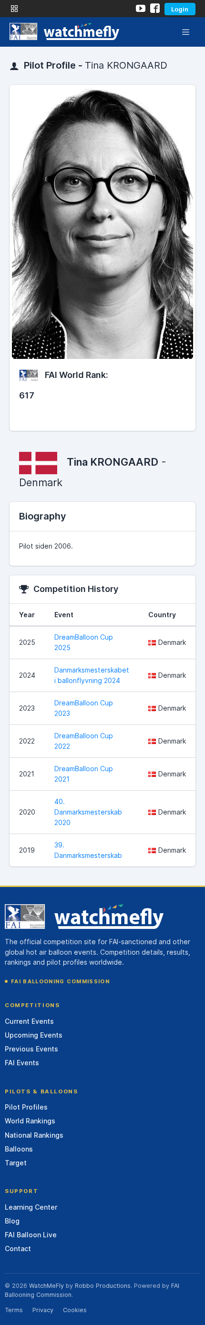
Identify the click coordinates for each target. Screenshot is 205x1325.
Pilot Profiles (26, 1107)
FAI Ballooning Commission (60, 981)
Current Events (29, 1021)
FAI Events (22, 1063)
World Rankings (30, 1121)
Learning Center (31, 1207)
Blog (12, 1221)
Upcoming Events (33, 1035)
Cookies (75, 1310)
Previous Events (31, 1049)
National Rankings (34, 1135)
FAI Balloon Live (31, 1235)
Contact (18, 1248)
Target (16, 1163)
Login (179, 9)
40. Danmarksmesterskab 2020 (88, 811)
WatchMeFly (46, 1285)
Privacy (42, 1310)
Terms (14, 1310)
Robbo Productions (103, 1285)
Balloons (19, 1149)
